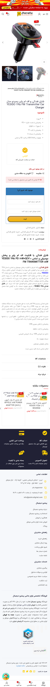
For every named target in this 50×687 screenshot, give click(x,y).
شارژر (34, 88)
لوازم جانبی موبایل (24, 604)
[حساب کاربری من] (39, 14)
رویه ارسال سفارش (41, 543)
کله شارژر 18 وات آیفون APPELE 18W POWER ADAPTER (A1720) (13, 403)
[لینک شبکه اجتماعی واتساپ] (27, 239)
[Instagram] (34, 671)
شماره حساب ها (42, 551)
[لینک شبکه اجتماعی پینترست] (30, 239)
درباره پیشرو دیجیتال (40, 509)
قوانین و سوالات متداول (39, 572)
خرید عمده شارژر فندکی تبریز (28, 234)
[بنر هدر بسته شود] (3, 2)
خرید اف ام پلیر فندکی (29, 231)
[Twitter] (27, 671)
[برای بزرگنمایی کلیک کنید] (44, 62)
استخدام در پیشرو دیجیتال (38, 513)
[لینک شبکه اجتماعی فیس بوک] (33, 239)
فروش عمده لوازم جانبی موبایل (37, 522)
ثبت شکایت (43, 580)
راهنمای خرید (42, 538)
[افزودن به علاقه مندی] (29, 395)
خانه (43, 88)
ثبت (25, 219)
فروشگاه (39, 88)
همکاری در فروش (41, 517)
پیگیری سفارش (42, 568)
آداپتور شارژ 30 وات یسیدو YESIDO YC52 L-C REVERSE (37, 406)
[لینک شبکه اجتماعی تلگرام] (24, 239)
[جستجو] (3, 14)
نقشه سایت (43, 555)
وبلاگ (45, 526)
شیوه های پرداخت (40, 547)
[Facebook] (31, 671)
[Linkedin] (24, 671)
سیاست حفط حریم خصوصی (37, 576)
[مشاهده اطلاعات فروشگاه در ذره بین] (40, 650)
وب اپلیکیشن (42, 585)
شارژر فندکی (28, 88)
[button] (20, 395)
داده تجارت (20, 665)
